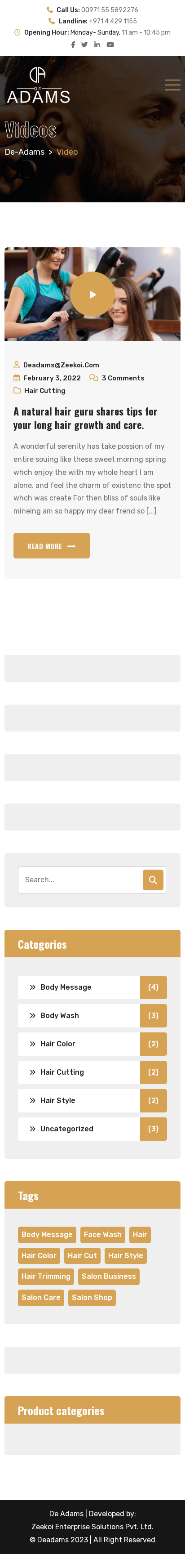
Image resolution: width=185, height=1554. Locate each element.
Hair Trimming (46, 1276)
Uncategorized (66, 1129)
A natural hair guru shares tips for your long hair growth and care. (85, 417)
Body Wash (59, 1015)
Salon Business (109, 1276)
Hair (140, 1234)
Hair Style (57, 1100)
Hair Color (57, 1044)
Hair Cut (82, 1255)
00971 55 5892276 (109, 10)
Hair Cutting (45, 391)
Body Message (66, 987)
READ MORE (44, 546)
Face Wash (103, 1234)
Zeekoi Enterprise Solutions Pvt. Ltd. (92, 1527)
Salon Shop (92, 1297)
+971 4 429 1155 (113, 21)
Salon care (41, 1297)
